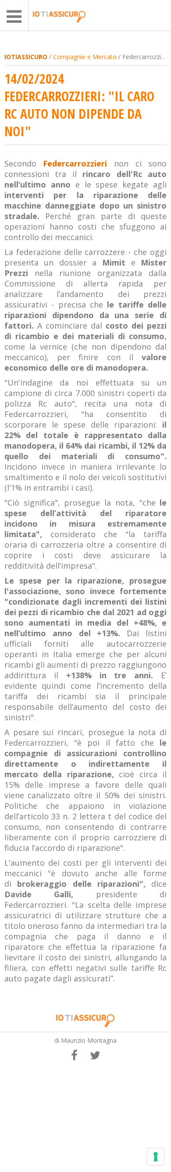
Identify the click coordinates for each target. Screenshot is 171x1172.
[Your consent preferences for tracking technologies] (155, 1156)
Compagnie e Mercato (85, 57)
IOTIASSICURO (25, 57)
